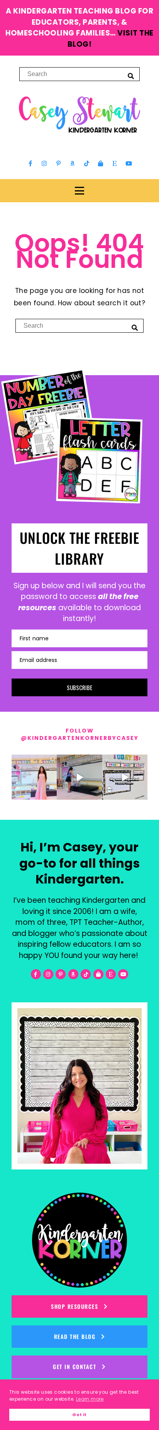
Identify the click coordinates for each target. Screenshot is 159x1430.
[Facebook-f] (30, 163)
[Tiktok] (86, 163)
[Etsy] (114, 163)
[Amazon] (72, 163)
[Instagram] (44, 163)
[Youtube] (128, 163)
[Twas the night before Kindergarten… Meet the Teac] (34, 777)
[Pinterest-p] (58, 163)
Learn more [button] (90, 1399)
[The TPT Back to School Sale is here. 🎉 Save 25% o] (124, 777)
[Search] (130, 76)
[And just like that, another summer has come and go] (79, 777)
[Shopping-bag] (101, 163)
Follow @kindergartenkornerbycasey (80, 734)
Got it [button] (79, 1415)
